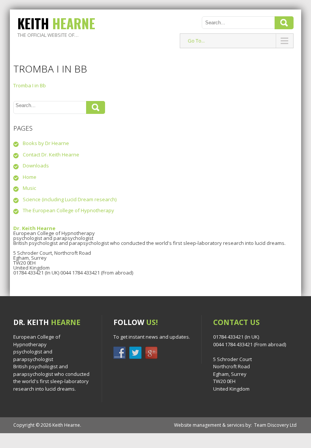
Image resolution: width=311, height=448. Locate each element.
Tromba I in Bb (29, 85)
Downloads (36, 165)
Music (29, 188)
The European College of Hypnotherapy (68, 210)
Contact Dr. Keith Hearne (51, 154)
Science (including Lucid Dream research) (69, 199)
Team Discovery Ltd (275, 425)
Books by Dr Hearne (46, 143)
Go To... (196, 40)
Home (29, 177)
